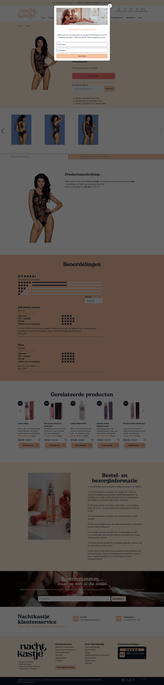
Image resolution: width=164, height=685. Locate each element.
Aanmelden (82, 56)
